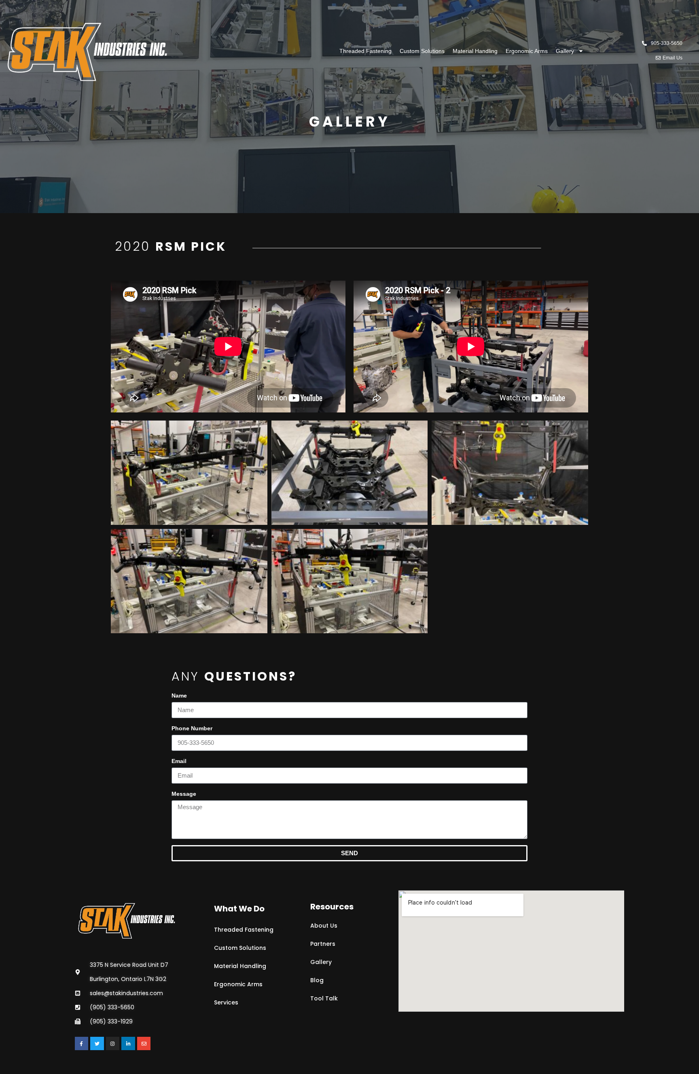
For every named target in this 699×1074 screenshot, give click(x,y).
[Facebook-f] (82, 1044)
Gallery (565, 51)
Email (179, 761)
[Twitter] (97, 1044)
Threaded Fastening (365, 51)
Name (179, 695)
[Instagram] (113, 1044)
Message (184, 794)
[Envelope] (144, 1044)
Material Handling (475, 51)
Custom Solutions (422, 51)
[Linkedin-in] (128, 1044)
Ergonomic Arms (527, 51)
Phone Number (192, 728)
